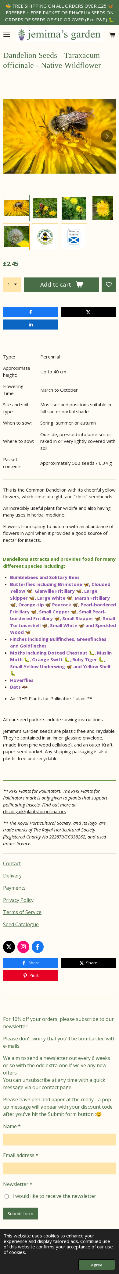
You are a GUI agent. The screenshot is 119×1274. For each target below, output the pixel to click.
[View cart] (112, 35)
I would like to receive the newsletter (54, 1196)
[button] (16, 208)
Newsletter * (17, 1184)
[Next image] (107, 136)
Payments (14, 887)
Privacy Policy (18, 900)
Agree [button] (97, 1265)
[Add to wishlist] (109, 284)
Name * (12, 1126)
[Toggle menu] (6, 35)
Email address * (20, 1155)
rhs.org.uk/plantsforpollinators (34, 811)
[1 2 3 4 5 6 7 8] (12, 284)
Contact (12, 863)
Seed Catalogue (21, 924)
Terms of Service (22, 912)
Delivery (12, 875)
